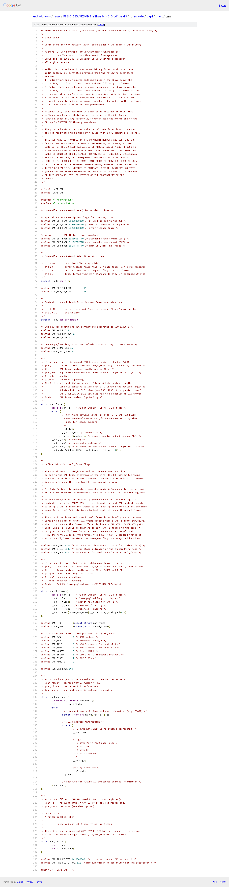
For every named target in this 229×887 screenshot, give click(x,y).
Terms (38, 881)
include (138, 16)
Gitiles (20, 881)
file (101, 24)
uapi (150, 16)
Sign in (222, 5)
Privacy (29, 881)
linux (56, 16)
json (223, 881)
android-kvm (41, 16)
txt (215, 881)
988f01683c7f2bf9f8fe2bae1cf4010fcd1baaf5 (95, 16)
